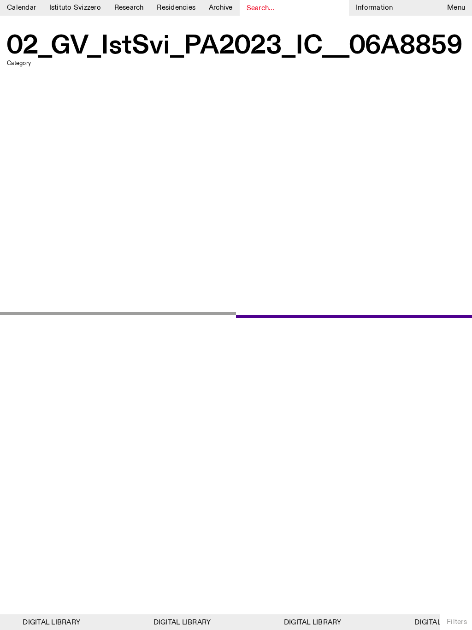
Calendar (21, 7)
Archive (221, 7)
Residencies (176, 7)
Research (129, 7)
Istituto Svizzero (75, 7)
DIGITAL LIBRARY (49, 622)
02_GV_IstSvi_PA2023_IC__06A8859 (234, 46)
